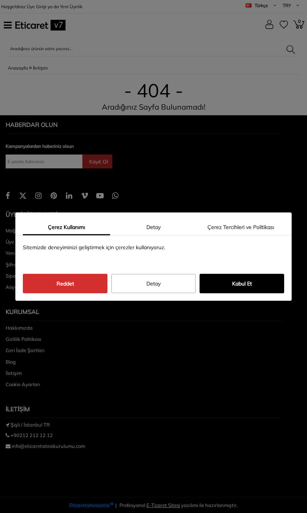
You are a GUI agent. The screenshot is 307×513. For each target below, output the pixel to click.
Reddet (65, 283)
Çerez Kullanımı (66, 226)
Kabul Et (242, 283)
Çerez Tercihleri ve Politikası (240, 226)
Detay (153, 226)
